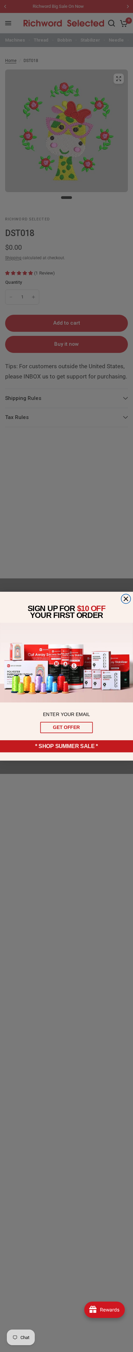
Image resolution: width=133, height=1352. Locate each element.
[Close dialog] (126, 599)
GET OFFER (66, 727)
